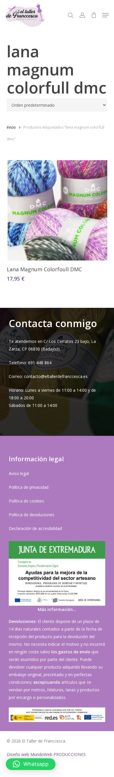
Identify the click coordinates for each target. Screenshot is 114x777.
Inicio (11, 127)
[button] (105, 15)
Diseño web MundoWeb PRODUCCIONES (46, 754)
